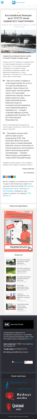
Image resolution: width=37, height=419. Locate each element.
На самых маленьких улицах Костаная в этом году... (24, 278)
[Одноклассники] (7, 177)
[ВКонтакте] (4, 177)
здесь (30, 339)
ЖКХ (18, 13)
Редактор (26, 25)
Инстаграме (8, 191)
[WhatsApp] (14, 177)
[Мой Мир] (9, 177)
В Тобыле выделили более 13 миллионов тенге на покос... (23, 270)
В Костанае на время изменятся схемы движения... (23, 261)
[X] (12, 177)
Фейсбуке (23, 188)
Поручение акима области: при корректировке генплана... (23, 306)
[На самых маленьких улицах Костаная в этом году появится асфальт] (11, 279)
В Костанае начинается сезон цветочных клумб (23, 287)
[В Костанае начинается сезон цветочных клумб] (11, 287)
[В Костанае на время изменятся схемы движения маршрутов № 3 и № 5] (11, 262)
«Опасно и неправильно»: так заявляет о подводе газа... (23, 296)
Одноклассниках (11, 188)
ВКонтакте (28, 186)
